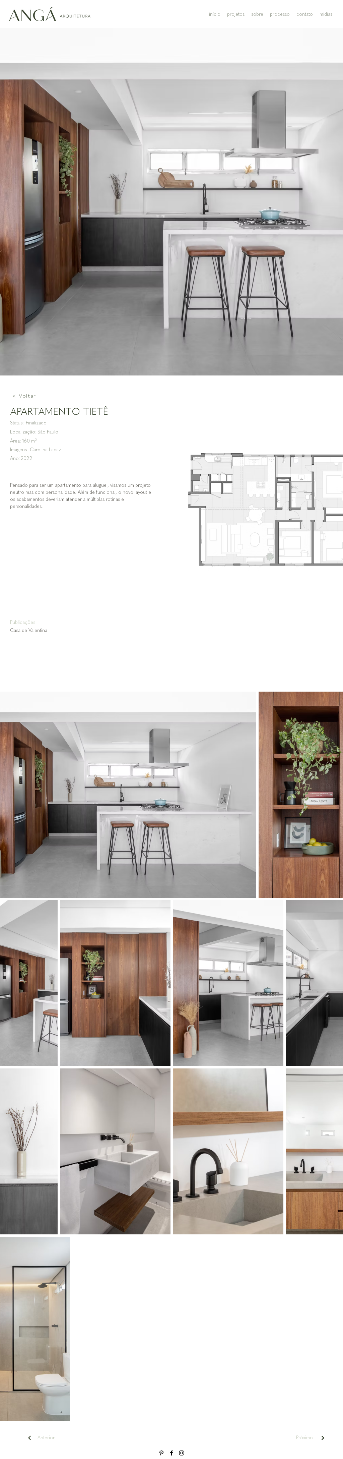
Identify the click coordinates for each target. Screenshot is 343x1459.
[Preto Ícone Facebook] (171, 1453)
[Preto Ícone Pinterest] (161, 1453)
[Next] (29, 1437)
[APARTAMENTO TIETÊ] (322, 1437)
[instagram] (181, 1453)
